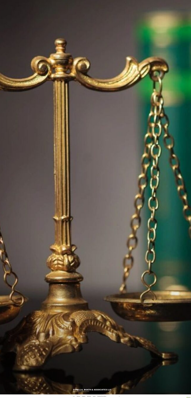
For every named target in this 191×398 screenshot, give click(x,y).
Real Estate (89, 396)
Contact (94, 396)
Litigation (83, 396)
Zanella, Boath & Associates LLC (92, 390)
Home (74, 396)
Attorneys (78, 396)
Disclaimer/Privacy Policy (101, 396)
